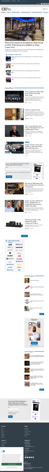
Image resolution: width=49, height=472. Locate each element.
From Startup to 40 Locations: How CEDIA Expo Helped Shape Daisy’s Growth (25, 77)
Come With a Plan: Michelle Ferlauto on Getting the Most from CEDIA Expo (25, 63)
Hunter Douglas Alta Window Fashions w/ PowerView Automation (36, 294)
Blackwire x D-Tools (16, 12)
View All (42, 389)
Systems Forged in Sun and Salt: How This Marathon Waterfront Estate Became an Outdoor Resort (37, 363)
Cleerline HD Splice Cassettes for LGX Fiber (37, 301)
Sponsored (27, 228)
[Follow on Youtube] (48, 3)
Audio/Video (26, 432)
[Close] (22, 449)
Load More (24, 236)
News (12, 59)
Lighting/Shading (27, 434)
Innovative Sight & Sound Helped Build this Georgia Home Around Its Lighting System (36, 377)
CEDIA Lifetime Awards (25, 12)
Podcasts (2, 437)
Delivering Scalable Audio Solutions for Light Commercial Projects (33, 221)
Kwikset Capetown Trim (32, 110)
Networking (26, 428)
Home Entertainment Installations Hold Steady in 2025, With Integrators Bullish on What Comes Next (24, 45)
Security (25, 435)
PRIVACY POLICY (29, 468)
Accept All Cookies (12, 464)
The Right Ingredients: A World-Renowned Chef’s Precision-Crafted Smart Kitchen (36, 384)
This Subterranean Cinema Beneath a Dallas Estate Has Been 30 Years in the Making (37, 370)
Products (26, 118)
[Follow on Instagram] (46, 3)
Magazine (2, 445)
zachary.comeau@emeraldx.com (30, 446)
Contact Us (26, 452)
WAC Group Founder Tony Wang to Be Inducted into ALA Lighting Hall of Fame (34, 127)
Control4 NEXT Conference (37, 12)
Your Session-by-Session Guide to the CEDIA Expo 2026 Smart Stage (34, 93)
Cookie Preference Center (11, 467)
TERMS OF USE (23, 468)
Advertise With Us (4, 442)
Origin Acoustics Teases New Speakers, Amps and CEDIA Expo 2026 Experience (33, 146)
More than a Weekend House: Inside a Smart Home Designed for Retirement (37, 356)
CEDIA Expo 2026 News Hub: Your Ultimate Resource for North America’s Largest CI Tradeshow (27, 57)
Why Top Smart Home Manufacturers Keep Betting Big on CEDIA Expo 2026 (25, 70)
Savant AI (9, 12)
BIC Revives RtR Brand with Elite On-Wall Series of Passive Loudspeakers (34, 185)
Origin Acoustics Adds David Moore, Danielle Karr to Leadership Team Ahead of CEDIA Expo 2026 (33, 203)
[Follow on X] (44, 3)
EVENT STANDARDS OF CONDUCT (31, 467)
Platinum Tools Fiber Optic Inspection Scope (37, 287)
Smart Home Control (27, 431)
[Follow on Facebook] (41, 3)
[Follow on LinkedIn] (43, 3)
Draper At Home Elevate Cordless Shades (36, 308)
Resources (2, 434)
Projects (2, 432)
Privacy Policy (18, 461)
